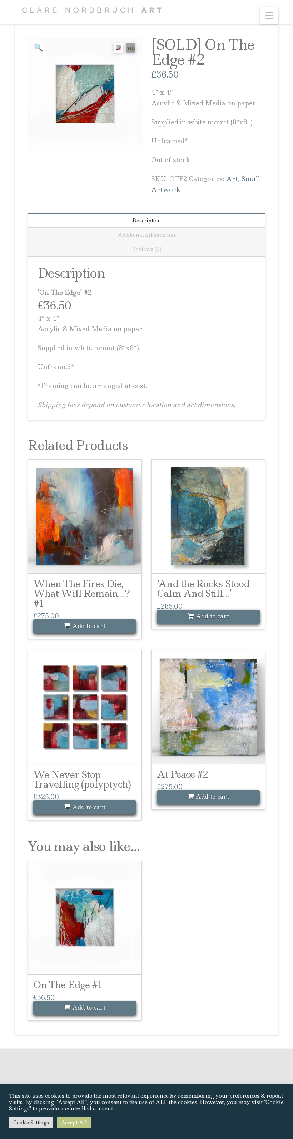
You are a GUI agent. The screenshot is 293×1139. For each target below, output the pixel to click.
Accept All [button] (74, 1122)
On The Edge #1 (67, 984)
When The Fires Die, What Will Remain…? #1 (81, 593)
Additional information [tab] (146, 234)
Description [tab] (146, 220)
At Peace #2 (182, 774)
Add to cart (87, 626)
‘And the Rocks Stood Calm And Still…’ (203, 588)
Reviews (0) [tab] (147, 249)
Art (232, 178)
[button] (269, 15)
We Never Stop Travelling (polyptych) (82, 779)
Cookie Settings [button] (31, 1122)
